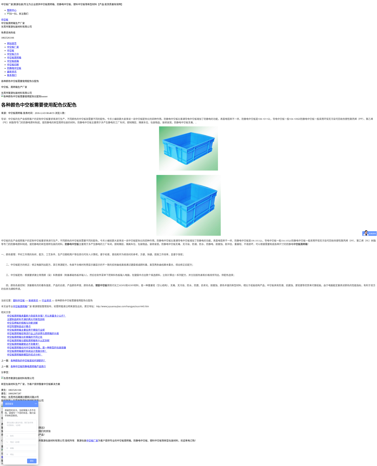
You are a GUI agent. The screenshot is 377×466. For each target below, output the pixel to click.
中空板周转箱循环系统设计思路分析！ (27, 351)
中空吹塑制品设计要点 (19, 326)
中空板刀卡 (13, 54)
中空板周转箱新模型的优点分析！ (24, 354)
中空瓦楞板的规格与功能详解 (22, 322)
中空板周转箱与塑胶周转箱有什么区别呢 (28, 340)
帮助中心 (11, 10)
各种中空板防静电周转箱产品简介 (28, 366)
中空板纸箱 (13, 61)
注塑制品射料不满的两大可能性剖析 (26, 319)
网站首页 (11, 43)
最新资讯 (11, 71)
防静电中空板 (14, 68)
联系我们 (11, 75)
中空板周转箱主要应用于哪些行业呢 (26, 330)
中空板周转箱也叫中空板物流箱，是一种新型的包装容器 (36, 347)
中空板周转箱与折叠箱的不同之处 (24, 337)
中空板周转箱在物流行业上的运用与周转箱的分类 (33, 333)
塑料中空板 (19, 300)
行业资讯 (46, 300)
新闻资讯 (33, 300)
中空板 (4, 19)
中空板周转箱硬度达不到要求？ (23, 344)
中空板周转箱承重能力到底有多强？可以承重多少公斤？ (36, 315)
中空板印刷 (13, 64)
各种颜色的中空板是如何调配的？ (28, 360)
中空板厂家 (13, 47)
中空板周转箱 (14, 57)
